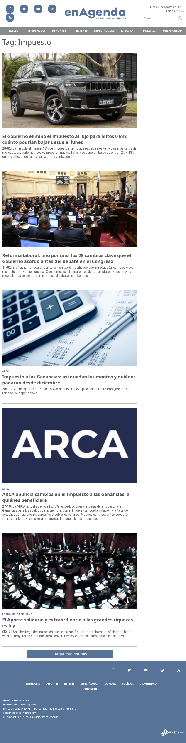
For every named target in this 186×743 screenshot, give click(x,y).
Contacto (90, 689)
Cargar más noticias (70, 653)
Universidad (172, 31)
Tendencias (36, 31)
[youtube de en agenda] (38, 9)
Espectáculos (104, 31)
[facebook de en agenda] (10, 9)
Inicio (14, 31)
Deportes (59, 31)
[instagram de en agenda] (52, 9)
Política (149, 31)
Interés (82, 31)
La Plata (127, 31)
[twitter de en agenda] (24, 9)
